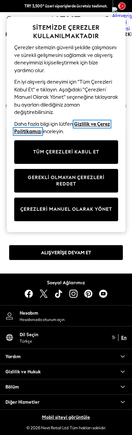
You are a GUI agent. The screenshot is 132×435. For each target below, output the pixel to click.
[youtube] (103, 293)
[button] (66, 356)
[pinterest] (88, 293)
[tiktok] (58, 293)
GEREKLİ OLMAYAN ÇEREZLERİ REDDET (66, 181)
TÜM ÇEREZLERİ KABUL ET (66, 152)
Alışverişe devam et (66, 253)
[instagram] (73, 293)
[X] (43, 293)
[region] (66, 124)
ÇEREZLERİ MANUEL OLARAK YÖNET (66, 209)
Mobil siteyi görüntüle (66, 417)
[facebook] (28, 293)
